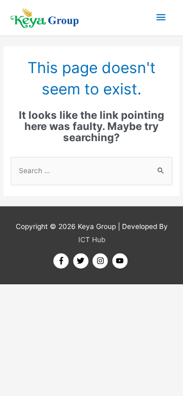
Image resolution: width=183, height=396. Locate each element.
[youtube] (121, 261)
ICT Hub (91, 240)
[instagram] (101, 261)
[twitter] (82, 261)
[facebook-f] (62, 261)
